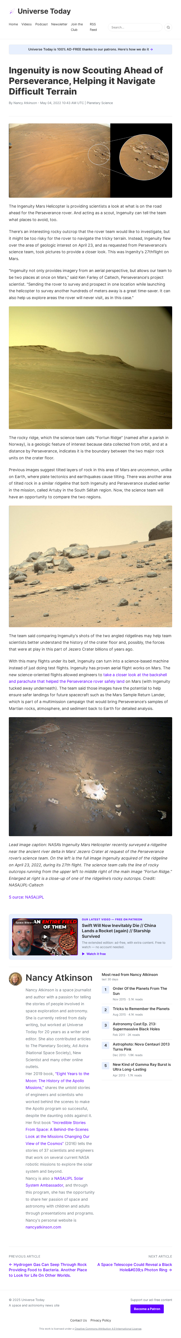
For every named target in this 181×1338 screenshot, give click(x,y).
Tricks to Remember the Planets (141, 1009)
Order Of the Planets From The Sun (140, 991)
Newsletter (59, 24)
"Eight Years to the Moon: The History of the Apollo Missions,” (57, 1080)
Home (13, 24)
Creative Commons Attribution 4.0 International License (108, 1328)
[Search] (168, 27)
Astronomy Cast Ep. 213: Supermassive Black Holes (136, 1026)
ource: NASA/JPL (28, 897)
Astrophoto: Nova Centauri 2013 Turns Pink (141, 1046)
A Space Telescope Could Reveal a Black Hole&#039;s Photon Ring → (134, 1267)
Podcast (41, 24)
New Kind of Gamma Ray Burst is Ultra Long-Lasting (142, 1067)
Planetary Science (100, 103)
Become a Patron (147, 1309)
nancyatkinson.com (43, 1227)
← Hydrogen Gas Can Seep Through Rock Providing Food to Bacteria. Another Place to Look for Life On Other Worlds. (48, 1270)
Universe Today (44, 11)
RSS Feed (93, 26)
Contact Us (78, 1320)
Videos (26, 24)
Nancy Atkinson (25, 103)
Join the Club (77, 26)
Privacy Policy (100, 1320)
